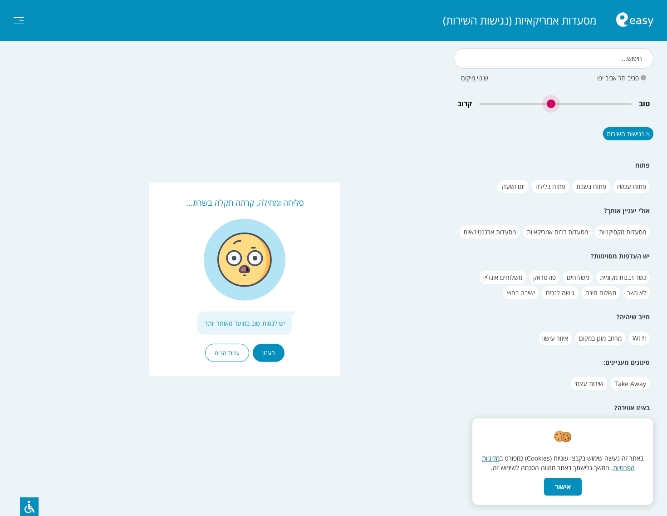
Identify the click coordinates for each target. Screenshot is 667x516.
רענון (268, 352)
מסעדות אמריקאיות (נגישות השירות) (519, 20)
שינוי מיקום (474, 78)
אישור (563, 486)
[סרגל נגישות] (29, 506)
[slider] (555, 103)
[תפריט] (19, 20)
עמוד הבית (227, 353)
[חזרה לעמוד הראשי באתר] (634, 20)
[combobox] (553, 58)
